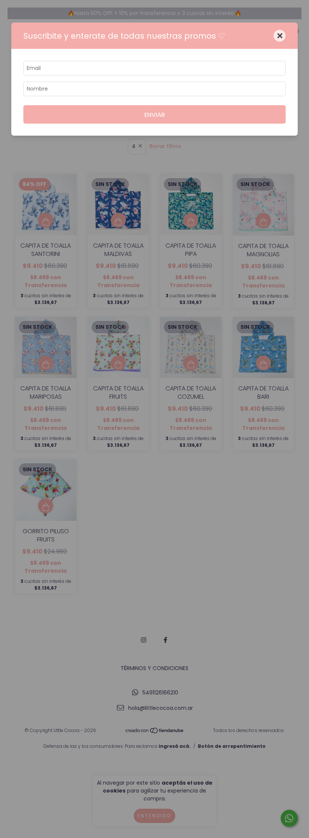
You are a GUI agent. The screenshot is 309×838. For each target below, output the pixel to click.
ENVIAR (154, 114)
